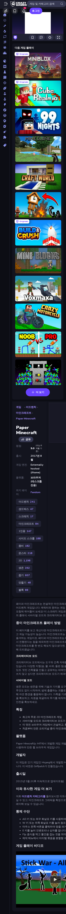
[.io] (4, 61)
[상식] (4, 77)
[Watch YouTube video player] (55, 879)
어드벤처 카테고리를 (33, 796)
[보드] (4, 72)
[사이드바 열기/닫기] (6, 4)
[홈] (4, 15)
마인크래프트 (23, 413)
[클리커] (4, 131)
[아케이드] (4, 99)
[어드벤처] (4, 110)
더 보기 (40, 392)
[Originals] (4, 42)
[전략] (4, 121)
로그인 (36, 11)
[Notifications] (24, 11)
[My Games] (15, 11)
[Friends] (6, 11)
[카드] (4, 126)
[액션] (4, 104)
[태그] (4, 145)
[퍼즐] (4, 137)
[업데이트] (4, 36)
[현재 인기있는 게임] (4, 31)
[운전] (4, 115)
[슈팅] (4, 83)
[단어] (4, 66)
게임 (18, 407)
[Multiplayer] (4, 47)
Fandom (35, 492)
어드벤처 (31, 407)
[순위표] (4, 53)
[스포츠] (4, 88)
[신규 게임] (4, 25)
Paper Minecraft (26, 418)
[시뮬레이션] (4, 93)
